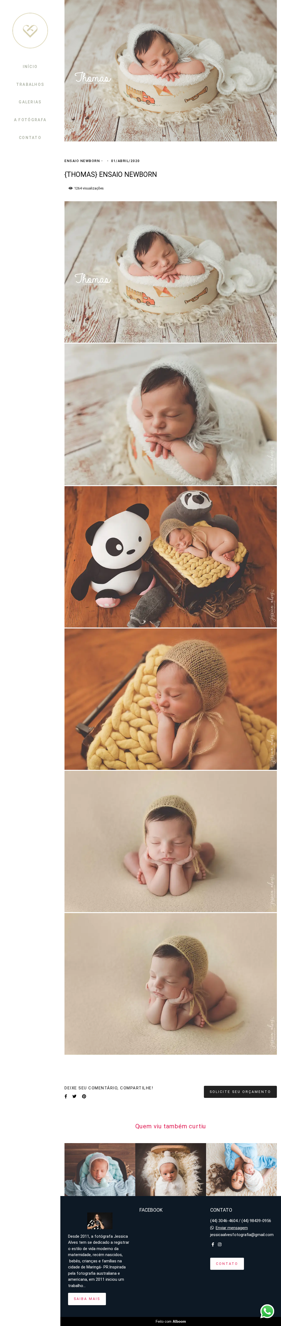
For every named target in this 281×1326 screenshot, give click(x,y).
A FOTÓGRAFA (30, 120)
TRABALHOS (30, 84)
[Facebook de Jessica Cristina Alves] (213, 1244)
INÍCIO (30, 66)
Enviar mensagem (232, 1228)
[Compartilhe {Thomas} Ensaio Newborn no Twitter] (74, 1096)
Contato (227, 1264)
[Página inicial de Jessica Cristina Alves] (30, 31)
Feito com (171, 1321)
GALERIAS (30, 102)
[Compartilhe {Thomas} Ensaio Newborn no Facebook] (65, 1096)
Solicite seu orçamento (240, 1092)
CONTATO (30, 137)
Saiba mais (87, 1299)
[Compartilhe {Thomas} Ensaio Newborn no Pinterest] (84, 1096)
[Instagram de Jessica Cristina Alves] (219, 1244)
